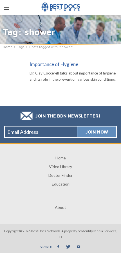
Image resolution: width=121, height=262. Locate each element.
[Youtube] (78, 246)
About (60, 207)
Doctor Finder (60, 175)
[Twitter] (68, 246)
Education (61, 184)
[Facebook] (58, 246)
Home (60, 157)
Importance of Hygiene (54, 64)
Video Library (60, 166)
